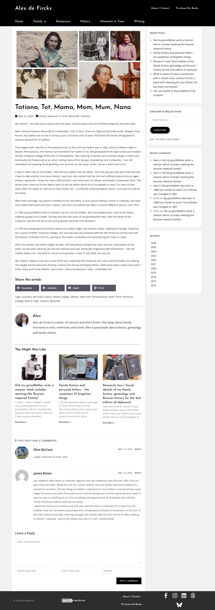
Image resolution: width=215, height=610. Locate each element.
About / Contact (160, 8)
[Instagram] (175, 595)
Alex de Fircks (33, 8)
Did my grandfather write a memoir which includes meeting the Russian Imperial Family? (173, 44)
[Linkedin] (184, 595)
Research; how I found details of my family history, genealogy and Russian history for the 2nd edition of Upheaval (122, 394)
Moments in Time (112, 21)
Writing (139, 21)
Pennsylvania (99, 296)
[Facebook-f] (165, 595)
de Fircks (38, 296)
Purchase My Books (187, 8)
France (48, 296)
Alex (155, 160)
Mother (75, 296)
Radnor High (32, 301)
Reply (138, 449)
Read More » (21, 422)
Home (19, 21)
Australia (27, 296)
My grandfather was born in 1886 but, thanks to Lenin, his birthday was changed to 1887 (175, 190)
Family (37, 21)
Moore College (61, 296)
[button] (27, 288)
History (85, 21)
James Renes (43, 473)
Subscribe (160, 130)
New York (85, 296)
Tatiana (44, 301)
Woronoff (55, 301)
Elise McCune (43, 450)
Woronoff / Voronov (79, 116)
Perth (111, 296)
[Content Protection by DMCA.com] (74, 600)
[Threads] (193, 595)
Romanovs (63, 21)
